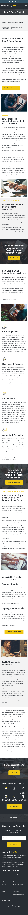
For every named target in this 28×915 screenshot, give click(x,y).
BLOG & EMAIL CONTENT (22, 792)
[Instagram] (18, 1)
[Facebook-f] (12, 1)
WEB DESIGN (5, 791)
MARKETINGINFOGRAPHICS (23, 800)
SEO (14, 791)
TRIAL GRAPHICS (14, 800)
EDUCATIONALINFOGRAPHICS (6, 800)
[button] (11, 88)
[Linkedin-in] (15, 1)
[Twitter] (9, 1)
